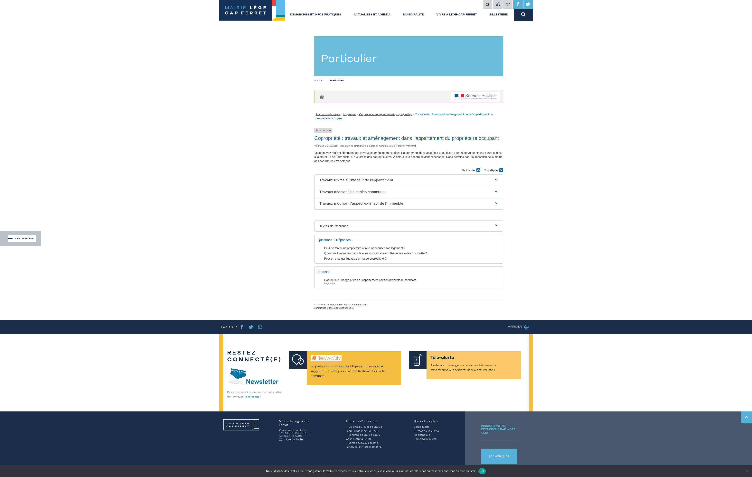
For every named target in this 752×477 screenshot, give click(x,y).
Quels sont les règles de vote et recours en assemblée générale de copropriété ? (375, 253)
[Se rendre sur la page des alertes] (508, 4)
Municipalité (413, 14)
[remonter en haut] (746, 417)
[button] (408, 180)
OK (482, 470)
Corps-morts (421, 426)
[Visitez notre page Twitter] (528, 4)
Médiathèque (422, 434)
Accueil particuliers (328, 114)
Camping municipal (425, 438)
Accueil (319, 80)
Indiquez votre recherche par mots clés (498, 429)
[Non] (747, 471)
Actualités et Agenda (372, 14)
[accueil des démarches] (321, 96)
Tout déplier (491, 170)
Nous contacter (294, 439)
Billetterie (498, 14)
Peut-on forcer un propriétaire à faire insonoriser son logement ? (364, 248)
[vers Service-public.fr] (475, 97)
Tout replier (469, 170)
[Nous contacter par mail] (260, 327)
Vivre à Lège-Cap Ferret (456, 14)
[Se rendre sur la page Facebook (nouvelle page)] (242, 327)
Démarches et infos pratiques (315, 14)
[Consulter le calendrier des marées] (498, 4)
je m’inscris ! (253, 396)
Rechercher (499, 456)
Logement (349, 114)
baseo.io (349, 308)
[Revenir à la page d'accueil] (251, 10)
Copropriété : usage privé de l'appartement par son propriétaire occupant (370, 280)
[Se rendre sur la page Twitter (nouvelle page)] (251, 327)
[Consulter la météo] (488, 4)
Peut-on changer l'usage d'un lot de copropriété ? (355, 258)
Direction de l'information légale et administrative (342, 304)
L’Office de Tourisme (426, 430)
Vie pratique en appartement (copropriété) (385, 114)
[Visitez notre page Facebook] (518, 4)
